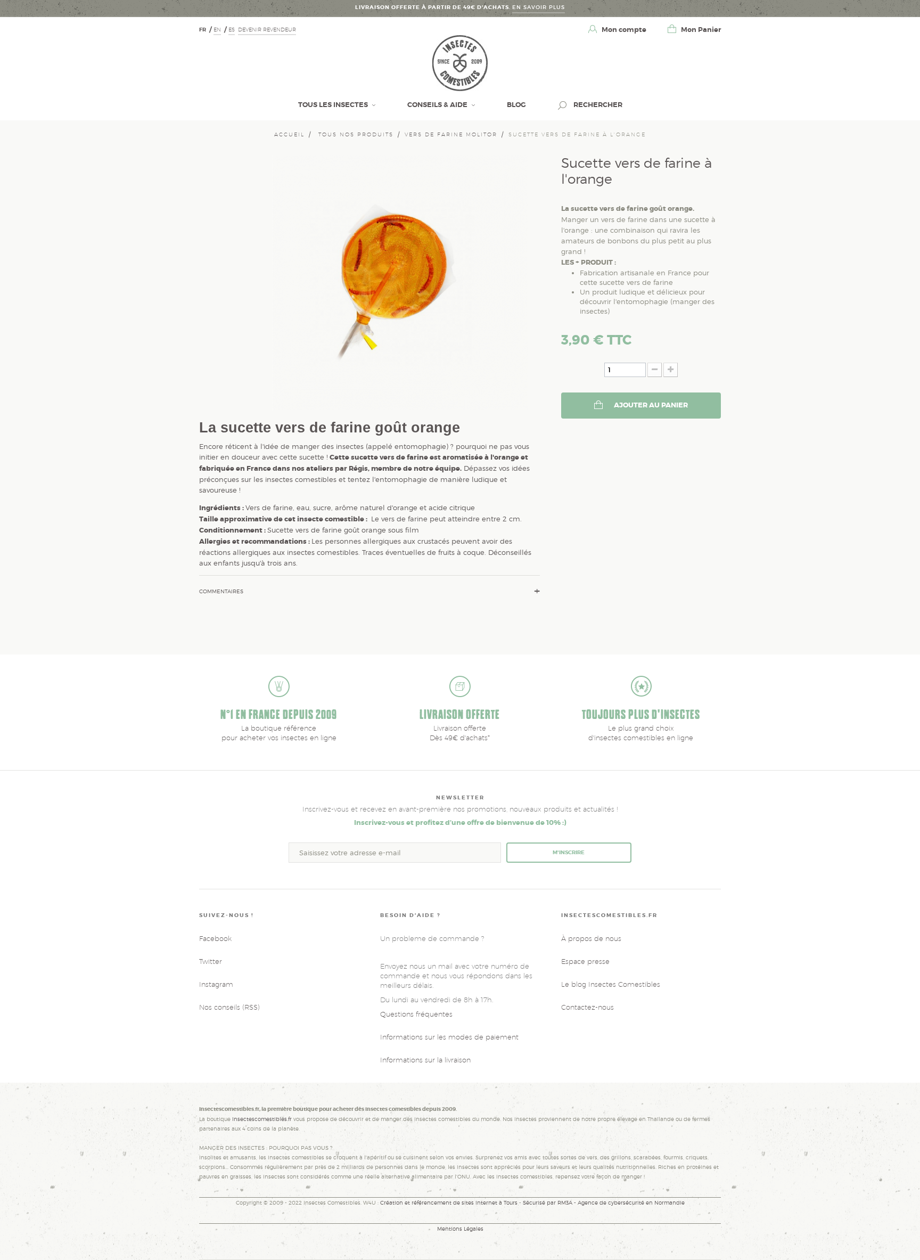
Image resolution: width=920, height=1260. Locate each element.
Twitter (210, 961)
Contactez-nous (587, 1007)
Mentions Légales (460, 1228)
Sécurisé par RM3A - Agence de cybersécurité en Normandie (604, 1202)
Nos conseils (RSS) (229, 1007)
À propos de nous (591, 938)
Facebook (215, 938)
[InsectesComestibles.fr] (460, 62)
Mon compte (623, 29)
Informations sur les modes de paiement (449, 1037)
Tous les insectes (333, 104)
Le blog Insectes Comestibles (610, 984)
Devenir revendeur (267, 29)
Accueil (289, 134)
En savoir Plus (538, 7)
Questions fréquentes (416, 1014)
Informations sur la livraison (425, 1060)
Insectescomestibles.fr (262, 1119)
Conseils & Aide (438, 104)
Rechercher (597, 104)
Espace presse (585, 961)
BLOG (516, 104)
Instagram (216, 984)
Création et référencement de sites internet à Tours (449, 1202)
